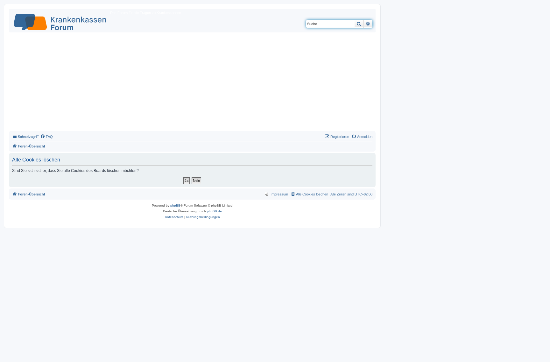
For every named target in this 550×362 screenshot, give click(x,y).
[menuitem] (46, 136)
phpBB (175, 205)
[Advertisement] (192, 83)
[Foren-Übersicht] (60, 20)
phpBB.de (214, 211)
